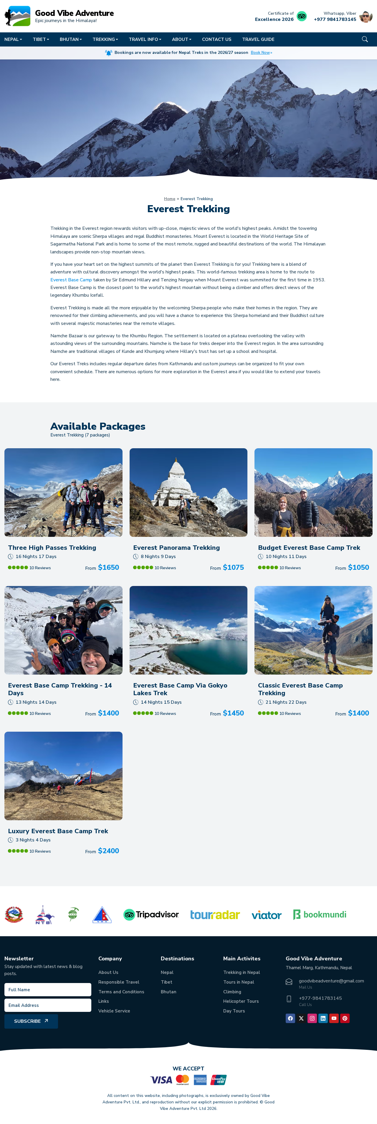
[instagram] (312, 1018)
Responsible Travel (118, 982)
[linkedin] (323, 1018)
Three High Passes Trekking (52, 547)
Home (169, 199)
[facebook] (290, 1018)
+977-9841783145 (320, 998)
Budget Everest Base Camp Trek (309, 547)
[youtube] (334, 1018)
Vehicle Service (114, 1011)
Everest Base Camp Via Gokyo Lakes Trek (180, 689)
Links (103, 1001)
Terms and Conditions (121, 992)
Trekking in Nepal (241, 972)
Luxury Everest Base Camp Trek (58, 831)
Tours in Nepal (238, 982)
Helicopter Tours (241, 1001)
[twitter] (301, 1018)
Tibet (166, 982)
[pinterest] (345, 1018)
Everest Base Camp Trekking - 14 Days (60, 689)
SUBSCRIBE (27, 1021)
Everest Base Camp (71, 280)
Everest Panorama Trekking (176, 547)
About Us (108, 972)
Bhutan (168, 992)
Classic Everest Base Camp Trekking (300, 689)
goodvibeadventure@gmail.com (331, 981)
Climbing (232, 992)
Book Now (260, 52)
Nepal (167, 972)
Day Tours (234, 1011)
